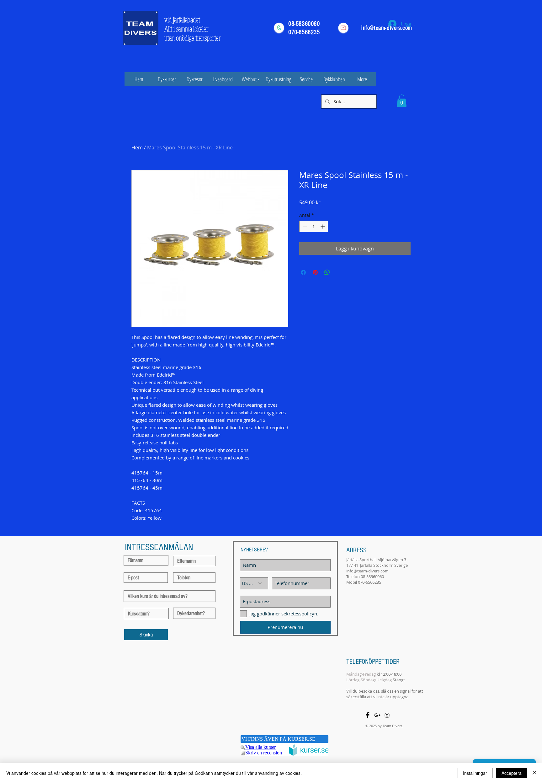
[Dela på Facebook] (303, 272)
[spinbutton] (313, 226)
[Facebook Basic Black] (367, 715)
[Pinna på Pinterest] (315, 272)
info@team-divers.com (367, 571)
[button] (401, 100)
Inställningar (475, 773)
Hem (137, 147)
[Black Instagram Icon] (387, 715)
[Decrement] (304, 226)
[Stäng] (534, 773)
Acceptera (512, 773)
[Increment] (323, 226)
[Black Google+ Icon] (377, 715)
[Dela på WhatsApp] (327, 272)
